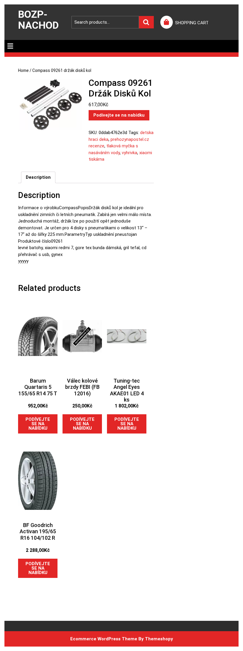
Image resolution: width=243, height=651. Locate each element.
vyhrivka (129, 152)
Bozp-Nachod (38, 19)
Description (38, 177)
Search (146, 22)
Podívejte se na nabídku (119, 115)
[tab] (10, 46)
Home (23, 70)
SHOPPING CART (192, 22)
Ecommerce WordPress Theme (103, 639)
